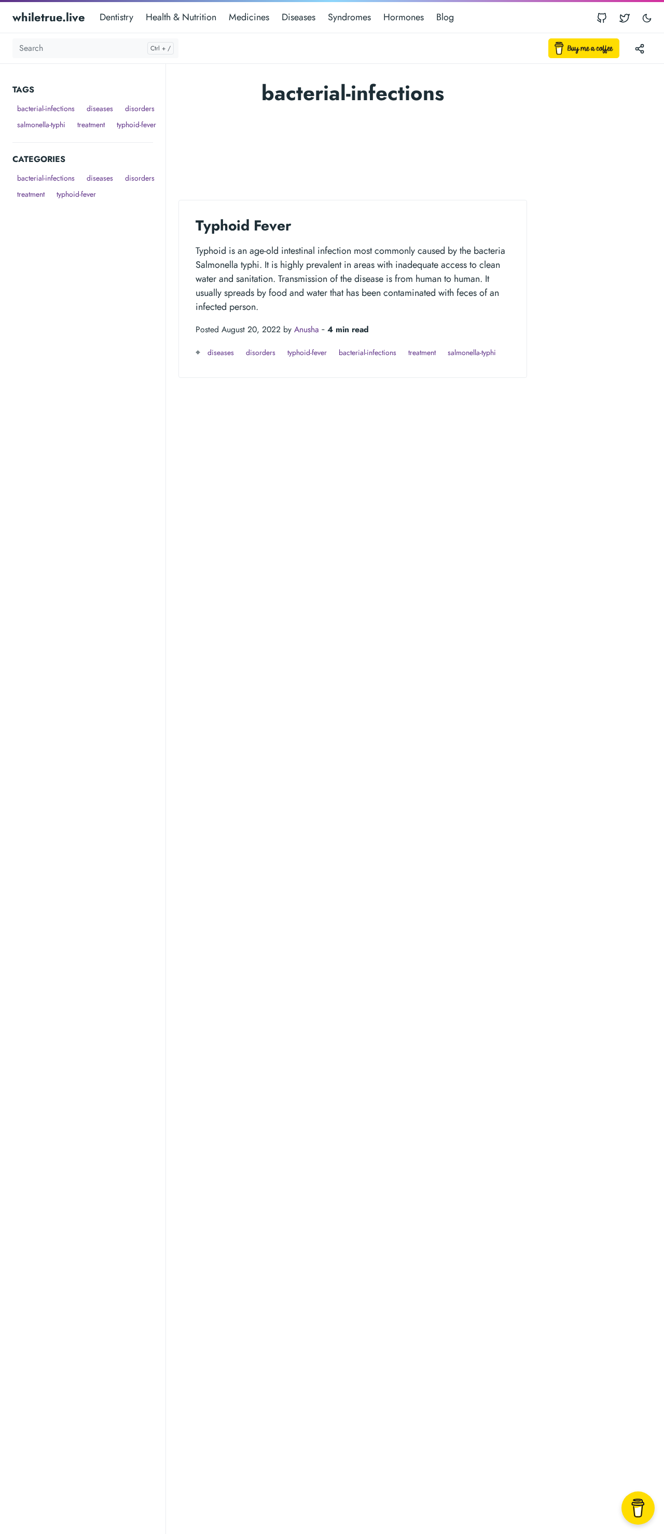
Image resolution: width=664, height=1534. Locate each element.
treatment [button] (91, 124)
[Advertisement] (88, 358)
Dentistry (116, 17)
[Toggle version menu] (640, 48)
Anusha (306, 329)
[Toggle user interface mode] (647, 17)
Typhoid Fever (244, 225)
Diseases (298, 17)
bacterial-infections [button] (46, 108)
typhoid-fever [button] (136, 124)
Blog (445, 17)
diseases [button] (100, 108)
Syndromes (349, 17)
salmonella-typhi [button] (41, 124)
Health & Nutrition (181, 17)
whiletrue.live (48, 17)
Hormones (403, 17)
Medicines (249, 17)
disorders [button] (140, 108)
